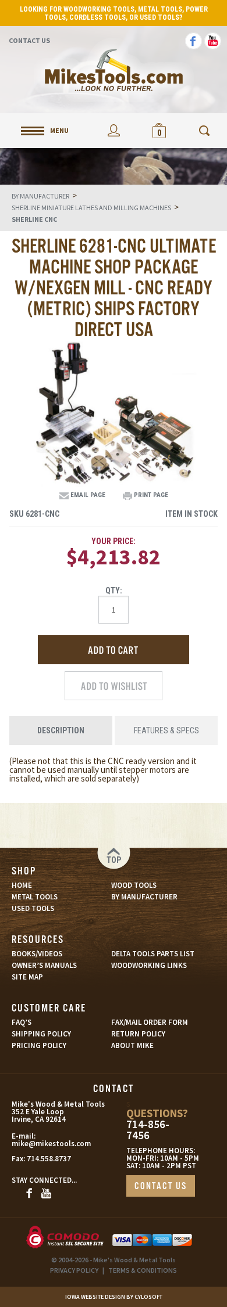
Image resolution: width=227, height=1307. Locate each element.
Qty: (113, 590)
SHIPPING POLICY (41, 1034)
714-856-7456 (147, 1130)
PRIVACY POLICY (74, 1270)
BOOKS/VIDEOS (37, 953)
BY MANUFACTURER (144, 897)
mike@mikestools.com (40, 1143)
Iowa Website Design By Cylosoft (113, 1297)
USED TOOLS (33, 908)
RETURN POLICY (138, 1034)
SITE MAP (27, 977)
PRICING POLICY (39, 1045)
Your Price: (113, 541)
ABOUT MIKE (132, 1045)
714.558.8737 (49, 1158)
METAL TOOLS (35, 897)
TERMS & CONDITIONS (142, 1270)
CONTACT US (160, 1186)
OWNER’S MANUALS (44, 965)
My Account (113, 130)
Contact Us (29, 40)
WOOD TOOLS (134, 885)
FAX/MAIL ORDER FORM (149, 1022)
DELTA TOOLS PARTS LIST (152, 953)
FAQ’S (21, 1022)
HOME (22, 885)
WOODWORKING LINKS (149, 965)
